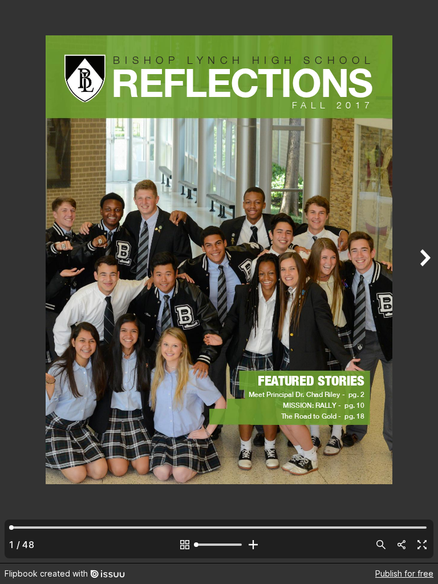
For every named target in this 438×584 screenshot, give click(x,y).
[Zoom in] (253, 544)
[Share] (401, 544)
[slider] (219, 544)
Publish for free (404, 573)
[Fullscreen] (422, 544)
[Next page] (424, 281)
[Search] (381, 544)
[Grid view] (185, 544)
